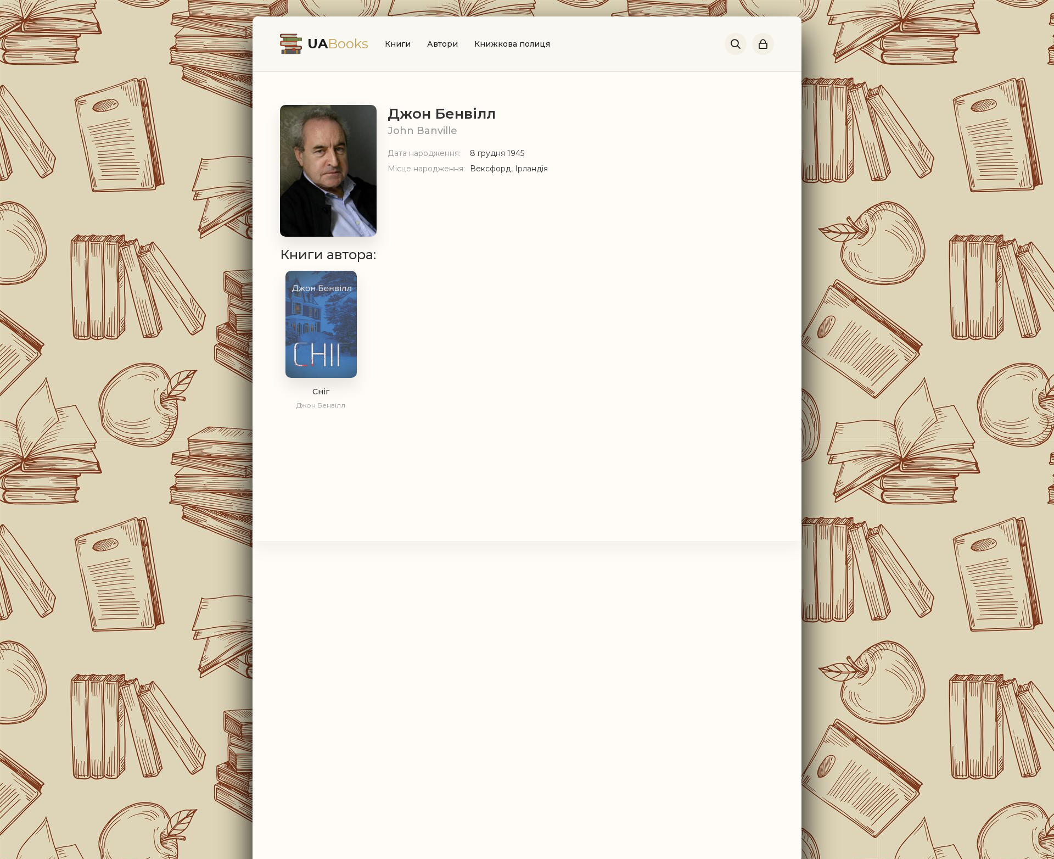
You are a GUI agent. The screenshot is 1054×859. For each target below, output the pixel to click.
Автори (442, 44)
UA (337, 44)
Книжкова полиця (512, 44)
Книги (398, 44)
